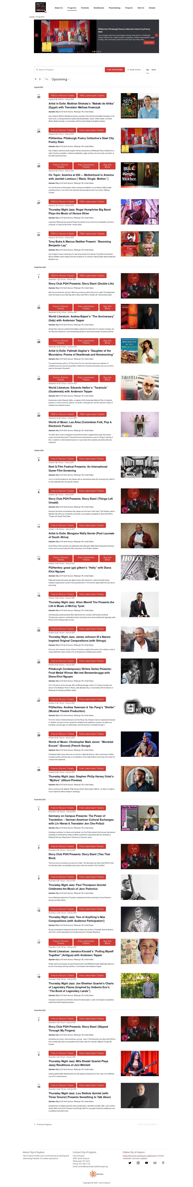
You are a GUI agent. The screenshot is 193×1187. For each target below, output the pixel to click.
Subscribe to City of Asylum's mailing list (139, 1155)
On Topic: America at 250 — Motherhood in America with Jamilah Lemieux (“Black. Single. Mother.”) (81, 176)
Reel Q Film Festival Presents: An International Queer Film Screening (78, 468)
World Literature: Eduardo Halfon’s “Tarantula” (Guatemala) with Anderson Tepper (78, 389)
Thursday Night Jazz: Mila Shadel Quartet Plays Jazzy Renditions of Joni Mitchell (78, 1063)
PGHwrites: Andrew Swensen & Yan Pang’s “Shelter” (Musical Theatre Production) (82, 709)
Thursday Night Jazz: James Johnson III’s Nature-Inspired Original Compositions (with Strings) (80, 638)
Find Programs (115, 70)
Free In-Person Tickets (62, 130)
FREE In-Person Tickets (62, 95)
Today (46, 79)
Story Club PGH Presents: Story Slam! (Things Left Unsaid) (81, 500)
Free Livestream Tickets (91, 130)
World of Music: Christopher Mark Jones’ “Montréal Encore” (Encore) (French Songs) (81, 743)
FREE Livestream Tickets (92, 95)
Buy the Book (107, 165)
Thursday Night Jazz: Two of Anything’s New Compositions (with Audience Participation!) (77, 919)
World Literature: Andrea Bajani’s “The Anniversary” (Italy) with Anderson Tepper (81, 318)
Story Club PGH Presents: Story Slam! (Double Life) (81, 283)
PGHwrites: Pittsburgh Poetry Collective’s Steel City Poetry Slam (81, 140)
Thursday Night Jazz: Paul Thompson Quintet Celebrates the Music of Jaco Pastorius (77, 887)
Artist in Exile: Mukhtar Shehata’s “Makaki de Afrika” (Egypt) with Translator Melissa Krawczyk (81, 105)
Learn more (149, 42)
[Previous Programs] (35, 79)
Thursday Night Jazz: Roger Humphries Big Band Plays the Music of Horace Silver (79, 211)
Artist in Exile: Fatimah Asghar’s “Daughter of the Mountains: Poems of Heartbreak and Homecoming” (81, 352)
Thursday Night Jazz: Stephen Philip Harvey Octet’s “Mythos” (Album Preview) (81, 778)
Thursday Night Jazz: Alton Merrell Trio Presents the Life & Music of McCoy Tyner (81, 604)
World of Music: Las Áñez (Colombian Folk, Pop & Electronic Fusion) (80, 424)
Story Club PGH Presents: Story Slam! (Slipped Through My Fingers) (78, 1028)
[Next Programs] (40, 79)
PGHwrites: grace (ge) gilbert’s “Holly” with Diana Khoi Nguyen (80, 569)
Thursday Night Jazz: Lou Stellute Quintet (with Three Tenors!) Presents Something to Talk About (80, 1095)
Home (31, 17)
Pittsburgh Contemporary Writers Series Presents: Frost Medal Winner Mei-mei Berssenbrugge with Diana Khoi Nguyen (80, 672)
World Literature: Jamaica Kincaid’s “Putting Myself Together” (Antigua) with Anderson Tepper (81, 953)
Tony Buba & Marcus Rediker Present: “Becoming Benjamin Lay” (80, 243)
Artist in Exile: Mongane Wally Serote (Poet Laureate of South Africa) (81, 535)
